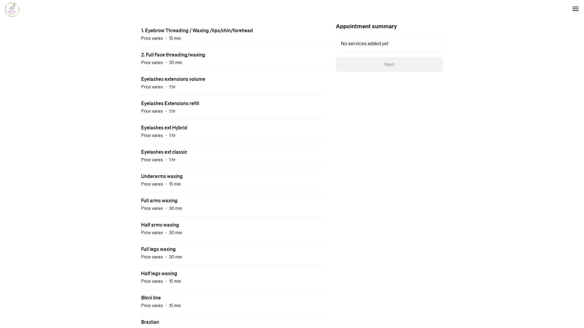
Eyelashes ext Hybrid (164, 127)
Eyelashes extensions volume (173, 79)
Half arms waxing (160, 224)
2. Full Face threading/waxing (173, 54)
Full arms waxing (159, 200)
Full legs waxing (158, 249)
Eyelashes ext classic (164, 152)
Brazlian (150, 322)
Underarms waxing (162, 176)
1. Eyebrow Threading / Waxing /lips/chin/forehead (197, 30)
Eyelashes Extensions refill (170, 103)
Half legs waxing (159, 273)
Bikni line (151, 297)
